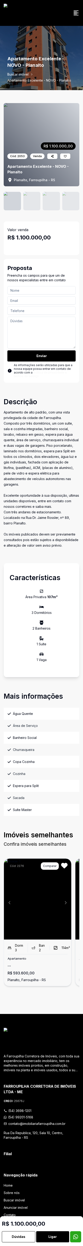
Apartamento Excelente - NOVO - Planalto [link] (39, 80)
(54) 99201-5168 (20, 1117)
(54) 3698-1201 (19, 1111)
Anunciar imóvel (16, 1207)
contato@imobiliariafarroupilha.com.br (36, 1124)
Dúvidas (18, 1237)
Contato (10, 1215)
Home (8, 1185)
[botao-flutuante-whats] (75, 1236)
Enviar (41, 356)
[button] (9, 902)
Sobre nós (12, 1193)
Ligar (52, 1237)
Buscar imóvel (18, 74)
